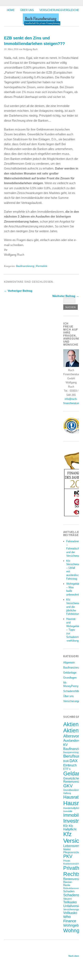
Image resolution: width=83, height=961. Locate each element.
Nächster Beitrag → (65, 296)
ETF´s (67, 768)
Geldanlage (69, 672)
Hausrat (71, 797)
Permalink (41, 266)
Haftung (67, 793)
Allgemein (69, 662)
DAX (74, 761)
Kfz (65, 826)
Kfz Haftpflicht (69, 827)
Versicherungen (72, 701)
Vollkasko (70, 913)
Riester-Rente (67, 884)
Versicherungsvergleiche (59, 10)
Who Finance (69, 919)
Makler (67, 849)
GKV (68, 785)
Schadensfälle (71, 691)
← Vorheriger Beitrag (18, 290)
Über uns (27, 10)
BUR (66, 761)
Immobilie (67, 811)
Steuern (67, 898)
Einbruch (70, 765)
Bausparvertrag (71, 752)
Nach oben (73, 956)
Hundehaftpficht (72, 808)
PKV (67, 856)
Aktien (71, 724)
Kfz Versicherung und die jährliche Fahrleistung (73, 607)
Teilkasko (70, 902)
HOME (11, 10)
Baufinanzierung (25, 266)
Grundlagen (70, 677)
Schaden (69, 891)
